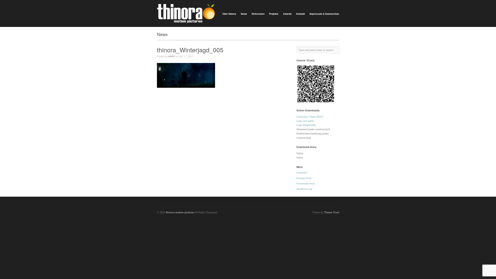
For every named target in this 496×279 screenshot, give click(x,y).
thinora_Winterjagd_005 (190, 49)
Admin (171, 56)
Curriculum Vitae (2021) (309, 116)
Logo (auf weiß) (305, 121)
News (244, 14)
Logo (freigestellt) (306, 125)
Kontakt (300, 14)
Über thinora (229, 14)
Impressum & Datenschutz (324, 14)
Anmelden (301, 172)
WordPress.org (304, 189)
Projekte (273, 14)
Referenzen (258, 14)
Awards (287, 14)
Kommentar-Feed (305, 183)
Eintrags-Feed (303, 178)
